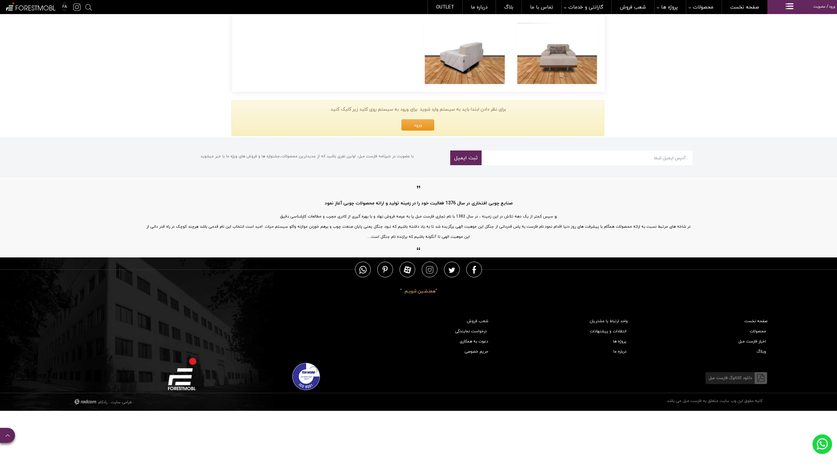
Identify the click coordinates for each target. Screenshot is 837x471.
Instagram (429, 269)
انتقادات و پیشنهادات (608, 331)
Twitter (451, 269)
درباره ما (619, 351)
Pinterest (385, 269)
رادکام (102, 402)
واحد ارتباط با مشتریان (609, 321)
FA (64, 6)
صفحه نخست (755, 321)
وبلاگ (761, 351)
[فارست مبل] (30, 5)
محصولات (758, 331)
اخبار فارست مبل (752, 341)
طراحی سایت (121, 402)
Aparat (407, 269)
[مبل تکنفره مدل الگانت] (557, 53)
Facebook (474, 269)
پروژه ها (619, 341)
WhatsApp (363, 269)
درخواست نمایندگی (471, 331)
